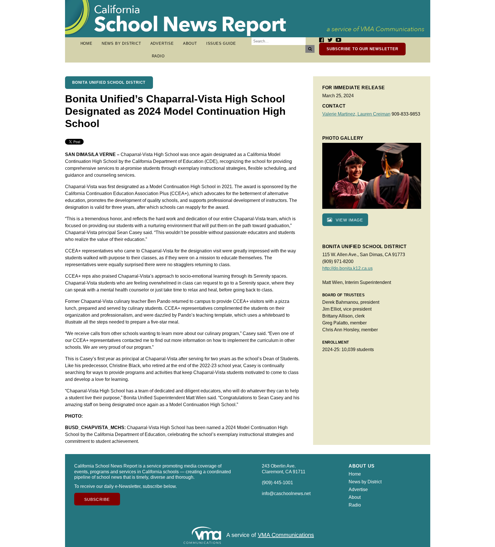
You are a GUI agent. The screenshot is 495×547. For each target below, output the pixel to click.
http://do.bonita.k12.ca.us (347, 268)
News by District (121, 43)
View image (348, 220)
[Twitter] (330, 40)
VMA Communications (286, 535)
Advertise (162, 43)
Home (86, 43)
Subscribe (97, 499)
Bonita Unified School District (109, 82)
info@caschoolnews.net (286, 493)
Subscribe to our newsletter (362, 49)
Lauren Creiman (374, 114)
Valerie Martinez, (340, 114)
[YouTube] (338, 40)
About (190, 43)
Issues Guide (221, 43)
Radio (158, 56)
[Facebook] (321, 40)
